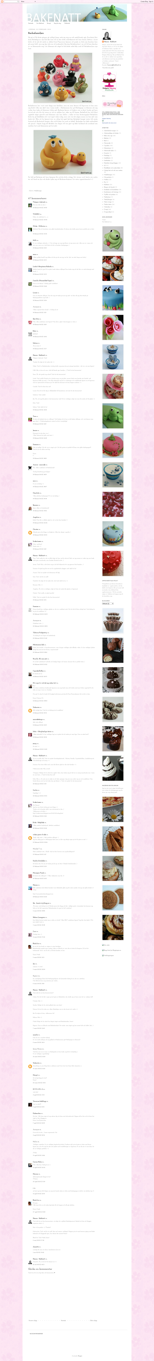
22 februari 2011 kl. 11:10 (39, 784)
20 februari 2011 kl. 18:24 (40, 652)
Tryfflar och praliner (109, 194)
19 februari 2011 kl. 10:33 (40, 260)
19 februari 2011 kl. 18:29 (40, 458)
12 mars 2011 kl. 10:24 (39, 1056)
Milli (34, 240)
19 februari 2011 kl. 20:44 (40, 523)
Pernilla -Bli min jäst (40, 659)
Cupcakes (106, 145)
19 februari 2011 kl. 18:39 (40, 474)
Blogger (80, 1356)
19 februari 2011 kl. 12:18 (39, 324)
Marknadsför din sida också (109, 123)
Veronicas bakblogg (39, 1101)
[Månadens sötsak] (106, 945)
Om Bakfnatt (40, 23)
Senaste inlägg (33, 1320)
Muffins (106, 179)
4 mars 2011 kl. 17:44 (39, 937)
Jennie (35, 430)
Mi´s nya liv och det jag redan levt (44, 683)
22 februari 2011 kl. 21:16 (40, 816)
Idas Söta (36, 319)
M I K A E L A (38, 1089)
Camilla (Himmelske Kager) (42, 280)
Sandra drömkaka (39, 861)
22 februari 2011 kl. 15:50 (40, 796)
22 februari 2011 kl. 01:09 (40, 749)
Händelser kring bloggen (111, 163)
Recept (49, 23)
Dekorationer (107, 148)
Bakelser (106, 138)
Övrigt (106, 209)
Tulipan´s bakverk (39, 202)
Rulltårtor (106, 184)
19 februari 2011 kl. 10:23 (40, 248)
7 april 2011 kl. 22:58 (39, 1123)
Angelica (36, 517)
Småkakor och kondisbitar (111, 189)
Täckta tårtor (107, 204)
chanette (36, 1247)
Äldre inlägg (93, 1320)
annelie (35, 1035)
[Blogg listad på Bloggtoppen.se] (111, 950)
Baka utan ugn (108, 135)
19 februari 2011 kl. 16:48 (40, 438)
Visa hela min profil (108, 68)
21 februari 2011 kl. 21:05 (40, 725)
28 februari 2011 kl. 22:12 (40, 897)
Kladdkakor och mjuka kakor (112, 168)
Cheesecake (107, 143)
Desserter (106, 153)
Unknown (36, 707)
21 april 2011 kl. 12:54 (39, 1193)
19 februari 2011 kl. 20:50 (40, 535)
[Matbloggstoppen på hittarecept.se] (108, 955)
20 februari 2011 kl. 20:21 (40, 664)
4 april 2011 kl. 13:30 (39, 1095)
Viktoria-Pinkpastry (40, 632)
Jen (34, 964)
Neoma (35, 885)
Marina (35, 1174)
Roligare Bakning (106, 118)
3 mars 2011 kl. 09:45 (39, 925)
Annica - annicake (39, 465)
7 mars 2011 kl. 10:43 (39, 1028)
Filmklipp (106, 155)
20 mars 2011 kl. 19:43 (39, 1083)
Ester (35, 331)
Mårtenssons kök (38, 645)
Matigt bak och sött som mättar (113, 170)
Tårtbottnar (107, 197)
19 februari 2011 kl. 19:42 (40, 511)
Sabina (35, 343)
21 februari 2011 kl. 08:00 (40, 701)
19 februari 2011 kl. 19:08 (40, 498)
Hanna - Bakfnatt (39, 355)
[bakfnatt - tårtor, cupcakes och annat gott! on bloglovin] (112, 107)
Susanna (36, 444)
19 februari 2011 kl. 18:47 (40, 486)
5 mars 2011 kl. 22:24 (39, 969)
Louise (35, 293)
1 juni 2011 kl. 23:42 (38, 1252)
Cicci (34, 931)
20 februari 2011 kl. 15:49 (40, 638)
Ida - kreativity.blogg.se (41, 903)
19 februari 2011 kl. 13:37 (40, 349)
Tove (34, 416)
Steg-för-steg (57, 23)
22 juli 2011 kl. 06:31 (38, 1264)
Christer (35, 529)
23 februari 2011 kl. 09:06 (40, 842)
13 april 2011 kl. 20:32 (39, 1167)
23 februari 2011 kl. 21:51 (40, 866)
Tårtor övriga (107, 202)
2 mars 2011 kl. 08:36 (39, 911)
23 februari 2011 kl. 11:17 (39, 854)
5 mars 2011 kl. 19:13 (38, 957)
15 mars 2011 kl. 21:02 (39, 1068)
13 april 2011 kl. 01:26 (39, 1155)
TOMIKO (36, 214)
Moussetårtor (107, 177)
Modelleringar (38, 190)
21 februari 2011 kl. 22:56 (40, 737)
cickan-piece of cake (39, 834)
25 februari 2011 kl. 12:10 (40, 878)
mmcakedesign (38, 719)
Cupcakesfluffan (38, 671)
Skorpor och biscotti (109, 187)
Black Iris (36, 943)
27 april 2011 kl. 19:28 (39, 1212)
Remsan (35, 505)
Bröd (105, 140)
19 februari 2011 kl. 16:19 (39, 424)
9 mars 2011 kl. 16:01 (38, 1042)
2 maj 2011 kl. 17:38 (38, 1240)
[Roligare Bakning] (103, 121)
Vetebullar (107, 207)
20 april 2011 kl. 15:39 (39, 1181)
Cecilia (35, 790)
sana (34, 254)
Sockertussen (37, 541)
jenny (35, 743)
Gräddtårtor (107, 158)
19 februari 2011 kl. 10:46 (40, 286)
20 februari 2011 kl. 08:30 (40, 626)
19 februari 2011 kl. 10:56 (40, 300)
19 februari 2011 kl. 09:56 (40, 207)
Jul (104, 165)
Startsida (30, 23)
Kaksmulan (37, 1113)
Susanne (35, 606)
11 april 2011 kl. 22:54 (39, 1135)
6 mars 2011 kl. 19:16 (38, 983)
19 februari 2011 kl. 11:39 (39, 312)
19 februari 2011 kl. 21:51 (39, 600)
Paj (105, 182)
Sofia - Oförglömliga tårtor (42, 731)
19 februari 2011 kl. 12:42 (40, 336)
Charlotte (36, 493)
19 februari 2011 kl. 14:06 (40, 410)
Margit (35, 1075)
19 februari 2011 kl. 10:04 (40, 234)
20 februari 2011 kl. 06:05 (40, 614)
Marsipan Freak (38, 873)
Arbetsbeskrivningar (110, 130)
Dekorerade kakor (109, 150)
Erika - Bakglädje (38, 822)
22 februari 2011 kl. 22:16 (40, 828)
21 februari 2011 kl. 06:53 (40, 676)
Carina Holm (37, 1162)
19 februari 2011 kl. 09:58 (40, 220)
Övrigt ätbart (108, 212)
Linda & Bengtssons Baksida (42, 266)
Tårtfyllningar (108, 199)
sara (34, 481)
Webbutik (67, 23)
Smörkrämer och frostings (111, 192)
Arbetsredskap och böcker (111, 133)
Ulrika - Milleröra (39, 226)
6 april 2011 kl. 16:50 (38, 1107)
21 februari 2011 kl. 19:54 (40, 713)
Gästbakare (107, 160)
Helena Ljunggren (39, 917)
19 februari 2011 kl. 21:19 (39, 549)
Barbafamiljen (36, 33)
